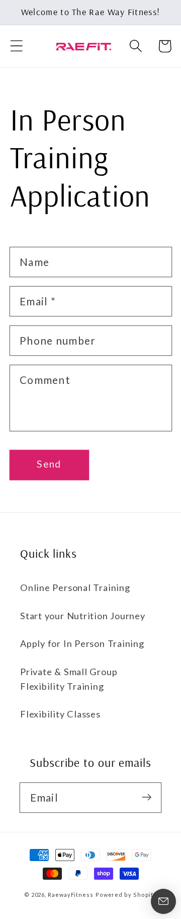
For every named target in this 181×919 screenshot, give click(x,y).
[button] (16, 46)
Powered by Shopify (126, 894)
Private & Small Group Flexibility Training (68, 679)
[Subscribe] (146, 797)
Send (49, 464)
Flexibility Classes (60, 713)
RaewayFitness (71, 894)
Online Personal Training (75, 587)
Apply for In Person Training (82, 643)
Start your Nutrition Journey (82, 615)
